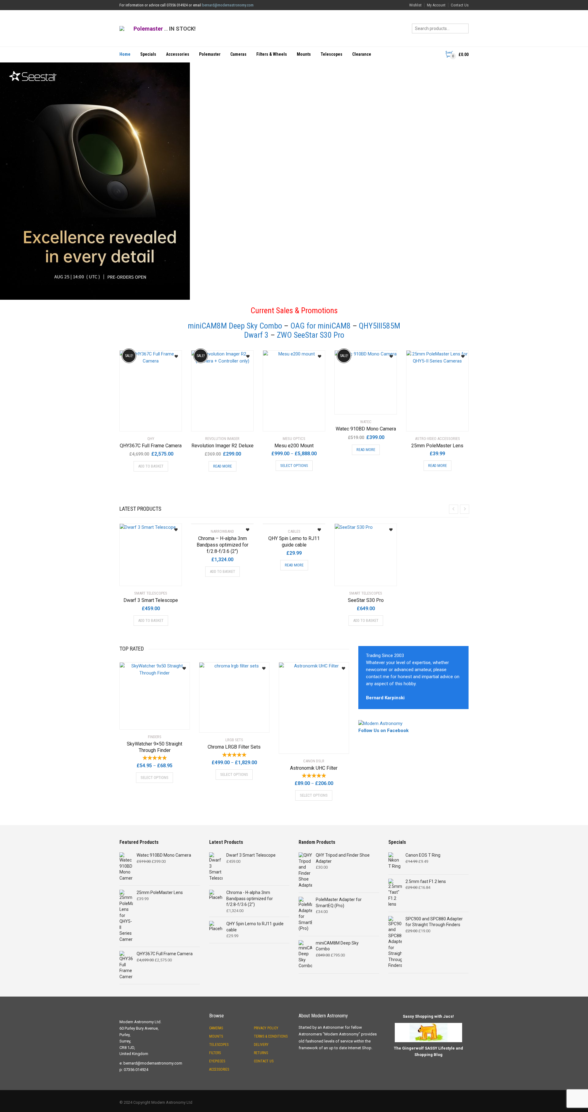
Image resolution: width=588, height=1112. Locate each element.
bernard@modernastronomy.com (228, 5)
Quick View (136, 423)
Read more (222, 466)
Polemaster (210, 54)
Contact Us (460, 5)
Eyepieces (217, 1061)
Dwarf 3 (256, 335)
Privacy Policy (266, 1028)
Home (124, 54)
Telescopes (331, 54)
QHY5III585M (379, 325)
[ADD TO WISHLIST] (174, 354)
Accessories (177, 54)
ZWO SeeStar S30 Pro (310, 335)
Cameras (238, 54)
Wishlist (415, 5)
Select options (294, 465)
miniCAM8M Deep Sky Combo (235, 325)
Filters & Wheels (271, 54)
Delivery (261, 1044)
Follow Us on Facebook (383, 730)
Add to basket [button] (151, 466)
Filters (215, 1053)
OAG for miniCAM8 (320, 325)
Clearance (361, 54)
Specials (148, 54)
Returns (261, 1053)
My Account (436, 5)
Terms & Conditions (271, 1036)
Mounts (304, 54)
